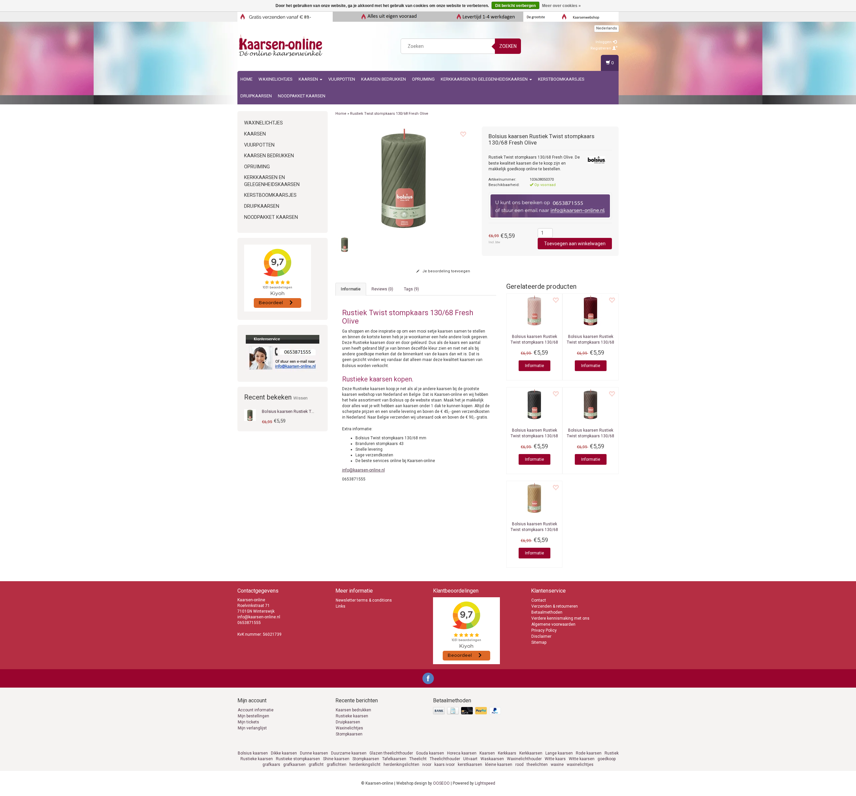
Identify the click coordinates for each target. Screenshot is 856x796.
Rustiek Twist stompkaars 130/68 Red (590, 342)
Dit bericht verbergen (515, 5)
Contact (538, 600)
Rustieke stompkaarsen (298, 759)
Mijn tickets (248, 722)
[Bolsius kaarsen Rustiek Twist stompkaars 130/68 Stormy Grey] (534, 404)
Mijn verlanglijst (252, 728)
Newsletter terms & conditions (364, 600)
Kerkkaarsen (530, 753)
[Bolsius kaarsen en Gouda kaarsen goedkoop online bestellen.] (281, 45)
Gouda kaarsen (430, 753)
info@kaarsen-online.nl (363, 470)
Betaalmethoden (546, 612)
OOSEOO (441, 783)
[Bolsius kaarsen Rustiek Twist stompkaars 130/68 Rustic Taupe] (590, 404)
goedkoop (607, 759)
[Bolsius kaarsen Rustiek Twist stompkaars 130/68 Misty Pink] (534, 310)
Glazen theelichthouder (391, 753)
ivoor (426, 764)
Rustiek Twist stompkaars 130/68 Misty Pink (534, 342)
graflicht (316, 764)
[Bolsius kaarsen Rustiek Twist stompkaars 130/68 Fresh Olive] (250, 415)
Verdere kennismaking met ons (560, 618)
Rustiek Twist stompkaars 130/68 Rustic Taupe (590, 436)
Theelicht (418, 759)
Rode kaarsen (589, 753)
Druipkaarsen (256, 95)
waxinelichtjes (580, 764)
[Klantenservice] (282, 353)
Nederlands (606, 28)
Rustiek (612, 753)
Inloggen (604, 42)
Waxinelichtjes (275, 79)
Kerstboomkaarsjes (561, 79)
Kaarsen (309, 79)
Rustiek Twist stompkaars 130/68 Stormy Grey (534, 436)
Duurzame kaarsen (348, 753)
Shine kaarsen (336, 759)
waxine (557, 764)
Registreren (601, 48)
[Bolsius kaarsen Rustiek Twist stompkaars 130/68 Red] (590, 310)
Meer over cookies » (561, 5)
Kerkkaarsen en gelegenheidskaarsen (485, 79)
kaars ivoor (444, 764)
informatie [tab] (351, 289)
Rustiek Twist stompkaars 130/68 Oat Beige (534, 530)
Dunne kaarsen (314, 753)
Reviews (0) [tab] (382, 289)
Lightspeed (485, 783)
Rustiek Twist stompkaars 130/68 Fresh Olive (389, 113)
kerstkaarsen (470, 764)
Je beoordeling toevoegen (445, 271)
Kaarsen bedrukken (353, 710)
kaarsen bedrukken (383, 79)
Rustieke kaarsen (352, 716)
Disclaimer (541, 636)
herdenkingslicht (365, 764)
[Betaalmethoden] (467, 711)
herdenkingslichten (401, 764)
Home (246, 79)
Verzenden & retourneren (554, 606)
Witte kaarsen (582, 759)
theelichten (537, 764)
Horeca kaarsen (461, 753)
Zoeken (508, 46)
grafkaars (271, 764)
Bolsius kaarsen (253, 753)
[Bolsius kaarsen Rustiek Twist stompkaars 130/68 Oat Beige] (534, 498)
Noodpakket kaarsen (301, 95)
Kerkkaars (507, 753)
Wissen (300, 398)
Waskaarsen (492, 759)
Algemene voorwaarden (553, 624)
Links (340, 606)
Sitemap (538, 642)
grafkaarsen (294, 764)
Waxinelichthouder (524, 759)
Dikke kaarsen (284, 753)
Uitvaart (470, 759)
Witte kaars (555, 759)
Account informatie (256, 710)
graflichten (336, 764)
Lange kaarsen (559, 753)
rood (519, 764)
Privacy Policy (544, 630)
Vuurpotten (341, 79)
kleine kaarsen (498, 764)
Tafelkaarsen (394, 759)
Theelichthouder (445, 759)
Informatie (534, 365)
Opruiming (423, 79)
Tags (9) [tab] (411, 289)
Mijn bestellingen (253, 716)
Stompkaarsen (349, 734)
